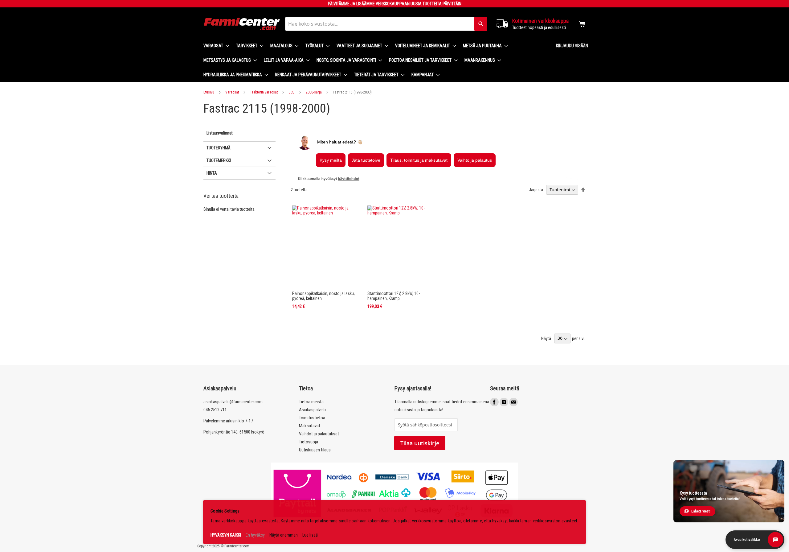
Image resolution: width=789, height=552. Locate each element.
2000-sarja (314, 92)
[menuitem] (214, 46)
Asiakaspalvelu (312, 410)
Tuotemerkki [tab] (218, 160)
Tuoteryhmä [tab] (218, 147)
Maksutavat (309, 426)
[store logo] (241, 24)
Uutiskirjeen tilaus (315, 450)
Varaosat (232, 92)
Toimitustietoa (312, 418)
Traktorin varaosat (264, 92)
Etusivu (208, 92)
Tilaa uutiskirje (419, 443)
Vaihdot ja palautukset (319, 434)
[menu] (374, 60)
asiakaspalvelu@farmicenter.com (233, 402)
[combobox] (386, 24)
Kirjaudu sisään (572, 45)
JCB (292, 92)
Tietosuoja (308, 442)
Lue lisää (310, 535)
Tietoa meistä (311, 402)
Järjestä (536, 189)
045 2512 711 (215, 410)
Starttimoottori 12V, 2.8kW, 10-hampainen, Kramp (393, 296)
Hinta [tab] (211, 173)
